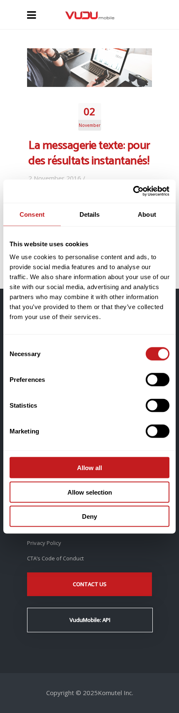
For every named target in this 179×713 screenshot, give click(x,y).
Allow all (89, 467)
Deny (89, 516)
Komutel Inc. (115, 692)
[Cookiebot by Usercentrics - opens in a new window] (133, 191)
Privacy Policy (44, 543)
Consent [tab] (32, 214)
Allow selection (89, 491)
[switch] (157, 379)
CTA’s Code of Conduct (55, 558)
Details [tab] (90, 214)
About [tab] (147, 214)
